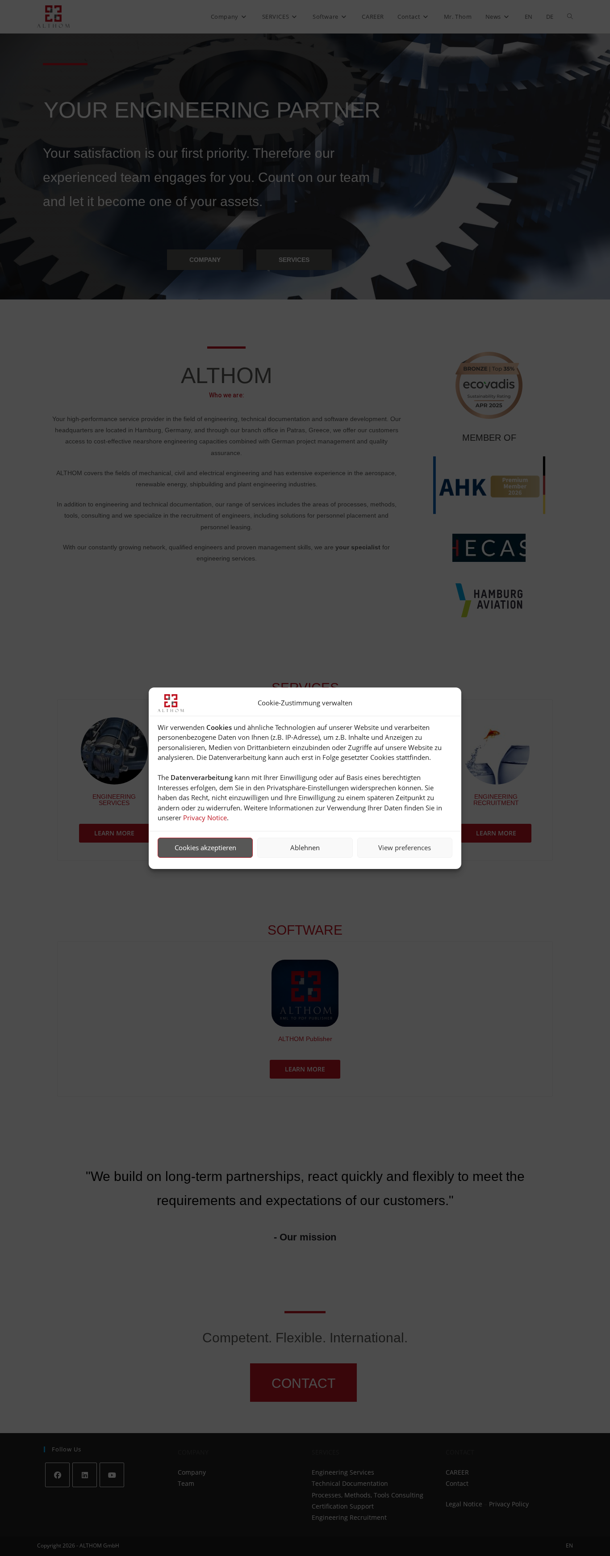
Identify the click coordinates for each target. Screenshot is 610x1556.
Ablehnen (305, 847)
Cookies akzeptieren (205, 847)
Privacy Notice (205, 817)
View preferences (404, 847)
